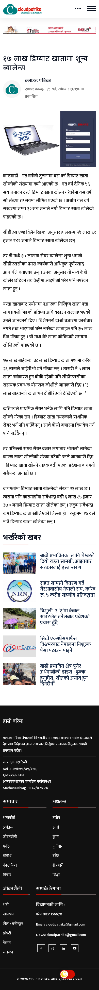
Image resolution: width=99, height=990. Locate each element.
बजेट (56, 856)
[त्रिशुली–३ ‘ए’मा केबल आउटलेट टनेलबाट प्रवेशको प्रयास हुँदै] (19, 618)
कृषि (56, 837)
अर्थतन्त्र (8, 827)
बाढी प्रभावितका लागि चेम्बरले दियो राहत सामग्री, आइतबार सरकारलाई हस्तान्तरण (67, 561)
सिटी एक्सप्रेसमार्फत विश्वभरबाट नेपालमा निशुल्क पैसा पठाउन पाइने (65, 644)
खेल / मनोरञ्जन (13, 924)
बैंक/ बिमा (10, 865)
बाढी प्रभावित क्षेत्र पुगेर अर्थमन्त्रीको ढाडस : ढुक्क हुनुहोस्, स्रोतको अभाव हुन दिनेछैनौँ (64, 675)
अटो (6, 905)
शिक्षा (56, 875)
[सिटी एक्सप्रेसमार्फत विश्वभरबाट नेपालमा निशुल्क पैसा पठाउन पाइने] (19, 646)
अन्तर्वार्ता (9, 818)
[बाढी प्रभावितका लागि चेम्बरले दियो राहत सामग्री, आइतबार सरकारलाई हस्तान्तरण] (19, 563)
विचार (7, 875)
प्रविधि (7, 856)
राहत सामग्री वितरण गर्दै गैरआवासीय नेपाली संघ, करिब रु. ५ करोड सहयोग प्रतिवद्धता (67, 589)
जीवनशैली (10, 837)
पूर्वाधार (57, 846)
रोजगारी (58, 865)
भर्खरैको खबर (22, 537)
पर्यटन (7, 846)
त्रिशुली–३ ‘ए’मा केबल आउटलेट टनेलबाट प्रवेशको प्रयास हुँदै (65, 617)
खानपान (8, 914)
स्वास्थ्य (8, 952)
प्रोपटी (7, 933)
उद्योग (56, 818)
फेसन (7, 943)
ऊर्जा (56, 827)
